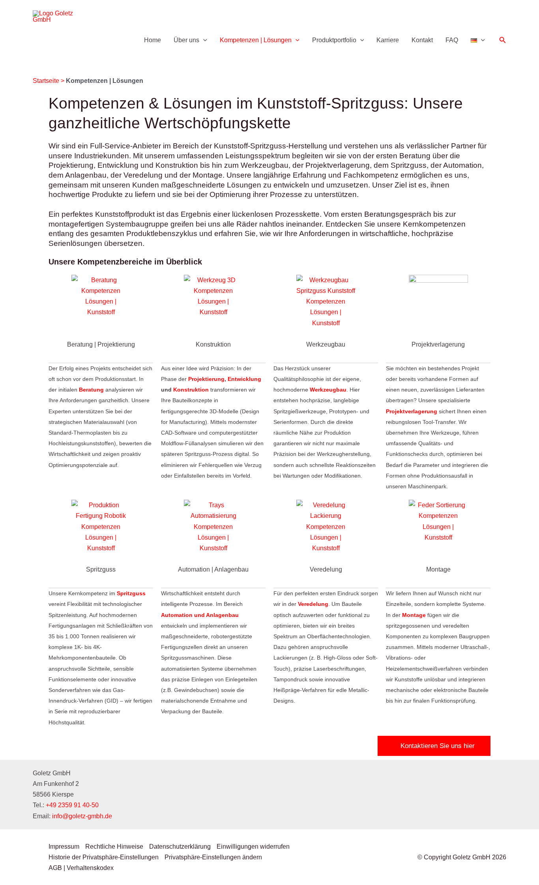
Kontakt (422, 40)
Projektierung (206, 379)
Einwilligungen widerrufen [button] (253, 846)
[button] (203, 40)
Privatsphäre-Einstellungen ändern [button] (213, 857)
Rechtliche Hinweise (114, 846)
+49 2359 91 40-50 (72, 805)
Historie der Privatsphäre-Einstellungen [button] (104, 857)
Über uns (186, 40)
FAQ (451, 40)
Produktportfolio (334, 40)
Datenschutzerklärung (180, 846)
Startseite (46, 80)
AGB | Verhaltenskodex (81, 867)
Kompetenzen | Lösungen (256, 40)
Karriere (387, 40)
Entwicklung (244, 379)
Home (152, 40)
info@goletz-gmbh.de (82, 816)
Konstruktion (191, 389)
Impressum (64, 846)
